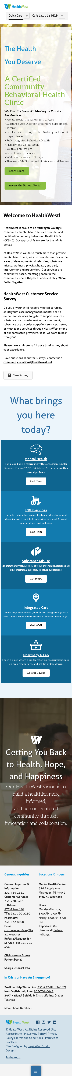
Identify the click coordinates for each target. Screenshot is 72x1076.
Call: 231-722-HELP (45, 15)
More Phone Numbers (17, 1008)
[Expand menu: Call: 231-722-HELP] (62, 15)
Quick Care (15, 15)
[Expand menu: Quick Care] (27, 15)
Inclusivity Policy (35, 1034)
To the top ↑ (13, 1057)
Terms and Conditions (29, 1038)
